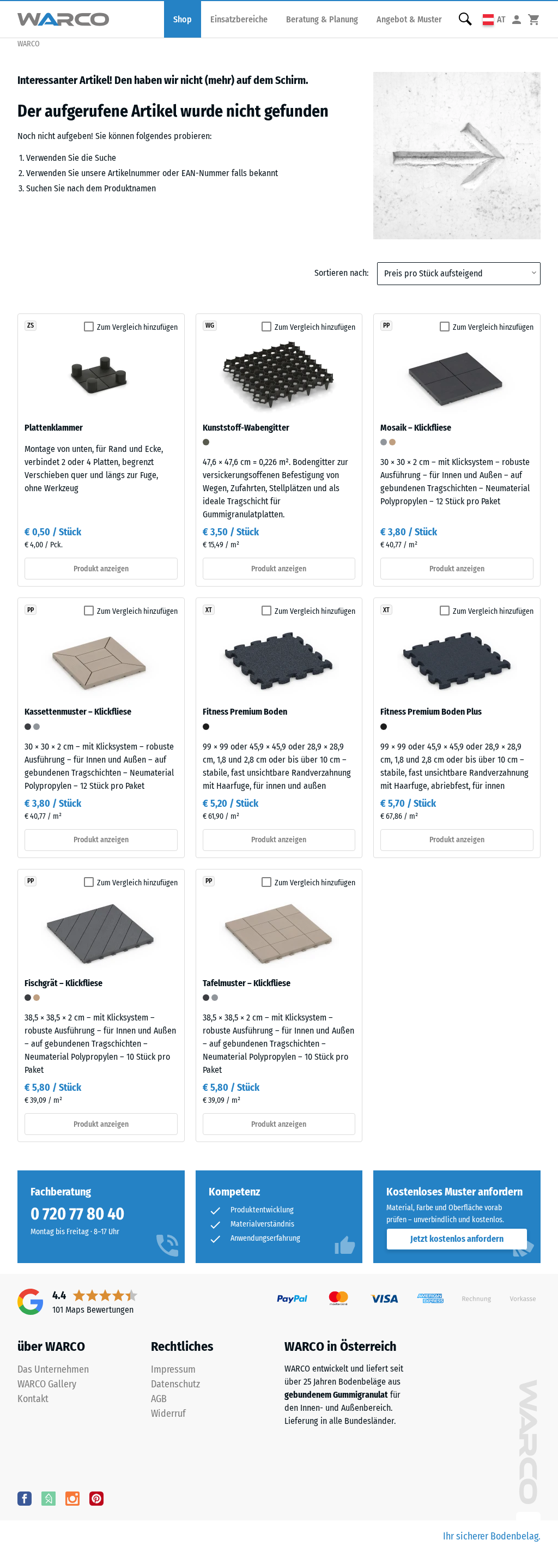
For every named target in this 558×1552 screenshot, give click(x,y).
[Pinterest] (96, 1498)
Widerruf (168, 1414)
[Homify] (48, 1498)
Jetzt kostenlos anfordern (457, 1239)
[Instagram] (72, 1498)
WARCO (28, 44)
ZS (30, 325)
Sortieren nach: (341, 273)
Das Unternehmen (53, 1369)
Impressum (173, 1369)
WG (209, 325)
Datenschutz (175, 1384)
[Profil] (516, 19)
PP (386, 325)
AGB (159, 1399)
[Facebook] (24, 1498)
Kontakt (32, 1399)
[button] (494, 19)
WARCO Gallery (46, 1384)
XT (208, 610)
